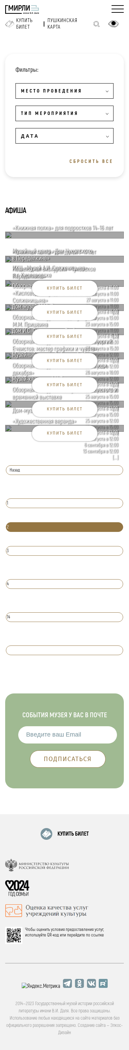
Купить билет (24, 23)
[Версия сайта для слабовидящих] (113, 23)
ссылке (97, 935)
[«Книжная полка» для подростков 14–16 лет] (64, 236)
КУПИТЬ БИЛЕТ (73, 833)
